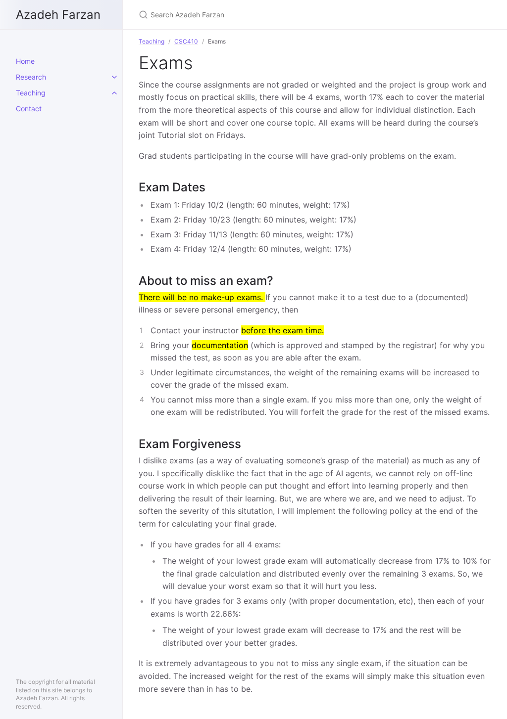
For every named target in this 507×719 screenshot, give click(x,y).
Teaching (31, 93)
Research (31, 77)
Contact (29, 108)
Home (25, 61)
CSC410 (186, 41)
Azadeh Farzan (58, 14)
